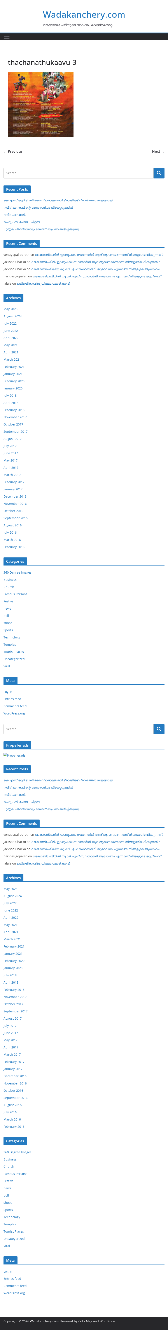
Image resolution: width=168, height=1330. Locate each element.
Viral (7, 666)
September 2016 (16, 518)
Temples (10, 644)
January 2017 (13, 489)
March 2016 (12, 540)
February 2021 (14, 367)
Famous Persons (15, 594)
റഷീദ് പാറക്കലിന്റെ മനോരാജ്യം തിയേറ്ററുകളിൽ (38, 207)
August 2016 (13, 525)
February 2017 (14, 482)
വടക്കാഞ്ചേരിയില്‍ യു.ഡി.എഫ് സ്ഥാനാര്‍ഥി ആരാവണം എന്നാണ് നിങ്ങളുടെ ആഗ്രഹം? (95, 269)
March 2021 (12, 359)
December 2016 (15, 496)
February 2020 (14, 381)
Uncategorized (14, 659)
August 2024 (13, 316)
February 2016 (14, 547)
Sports (8, 630)
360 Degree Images (18, 572)
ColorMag (85, 1321)
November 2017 (15, 417)
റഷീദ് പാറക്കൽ (15, 215)
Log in (8, 692)
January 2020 (13, 388)
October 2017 (13, 424)
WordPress (108, 1321)
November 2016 (15, 504)
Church (9, 587)
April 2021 (11, 352)
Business (10, 580)
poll (6, 616)
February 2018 (14, 410)
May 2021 (11, 345)
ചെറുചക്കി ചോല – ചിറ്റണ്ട (22, 222)
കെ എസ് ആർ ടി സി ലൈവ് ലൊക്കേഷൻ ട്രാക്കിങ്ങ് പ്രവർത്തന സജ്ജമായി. (59, 200)
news (7, 608)
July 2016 (10, 532)
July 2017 (10, 446)
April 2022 (11, 338)
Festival (9, 601)
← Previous (13, 151)
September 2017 (16, 431)
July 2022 (10, 323)
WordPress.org (14, 713)
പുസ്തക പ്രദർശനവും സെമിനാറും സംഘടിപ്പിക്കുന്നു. (42, 229)
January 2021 (13, 374)
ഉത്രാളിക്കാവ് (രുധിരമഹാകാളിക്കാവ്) (43, 283)
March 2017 (12, 475)
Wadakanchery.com (84, 14)
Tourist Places (14, 652)
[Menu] (7, 36)
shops (8, 623)
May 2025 (11, 309)
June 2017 (11, 453)
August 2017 (13, 439)
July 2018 (10, 395)
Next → (158, 151)
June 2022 (11, 331)
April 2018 (11, 403)
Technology (12, 637)
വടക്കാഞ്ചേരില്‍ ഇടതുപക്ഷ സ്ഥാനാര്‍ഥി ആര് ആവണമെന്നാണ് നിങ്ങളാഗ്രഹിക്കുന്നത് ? (99, 255)
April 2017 (11, 467)
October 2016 (13, 511)
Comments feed (15, 706)
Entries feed (12, 699)
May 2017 (11, 460)
